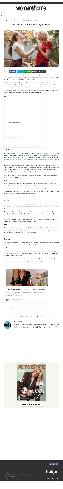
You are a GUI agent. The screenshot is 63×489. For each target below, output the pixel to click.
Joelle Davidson (28, 27)
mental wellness (26, 307)
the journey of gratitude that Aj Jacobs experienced (25, 211)
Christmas (12, 20)
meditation (7, 307)
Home (5, 20)
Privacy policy (23, 470)
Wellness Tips (44, 307)
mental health (15, 307)
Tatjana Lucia (24, 90)
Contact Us (17, 470)
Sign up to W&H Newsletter (35, 3)
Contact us (24, 3)
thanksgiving (35, 307)
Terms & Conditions (9, 470)
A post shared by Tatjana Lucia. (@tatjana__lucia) (24, 145)
